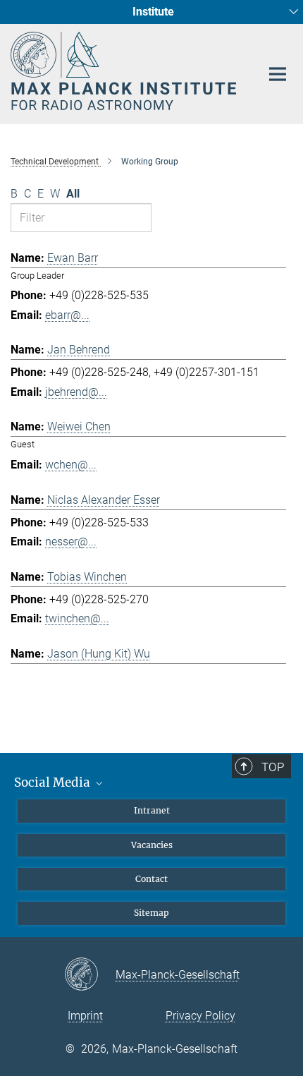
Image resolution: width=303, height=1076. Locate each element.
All (73, 193)
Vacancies (152, 845)
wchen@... (71, 464)
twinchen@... (77, 618)
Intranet (152, 810)
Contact (151, 879)
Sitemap (151, 912)
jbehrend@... (76, 392)
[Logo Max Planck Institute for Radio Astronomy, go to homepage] (125, 71)
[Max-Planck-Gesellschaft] (90, 975)
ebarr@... (67, 315)
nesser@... (71, 541)
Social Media (53, 782)
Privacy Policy (200, 1015)
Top (272, 767)
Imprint (85, 1015)
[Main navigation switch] (278, 74)
